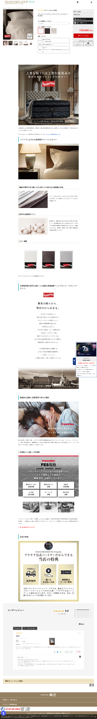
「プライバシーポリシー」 (19, 717)
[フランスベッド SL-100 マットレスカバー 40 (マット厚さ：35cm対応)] (18, 24)
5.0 (67, 611)
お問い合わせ (88, 44)
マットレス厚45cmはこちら (53, 134)
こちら (93, 373)
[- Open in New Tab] (55, 652)
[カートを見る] (77, 2)
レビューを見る (53, 10)
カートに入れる (84, 35)
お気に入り (78, 44)
